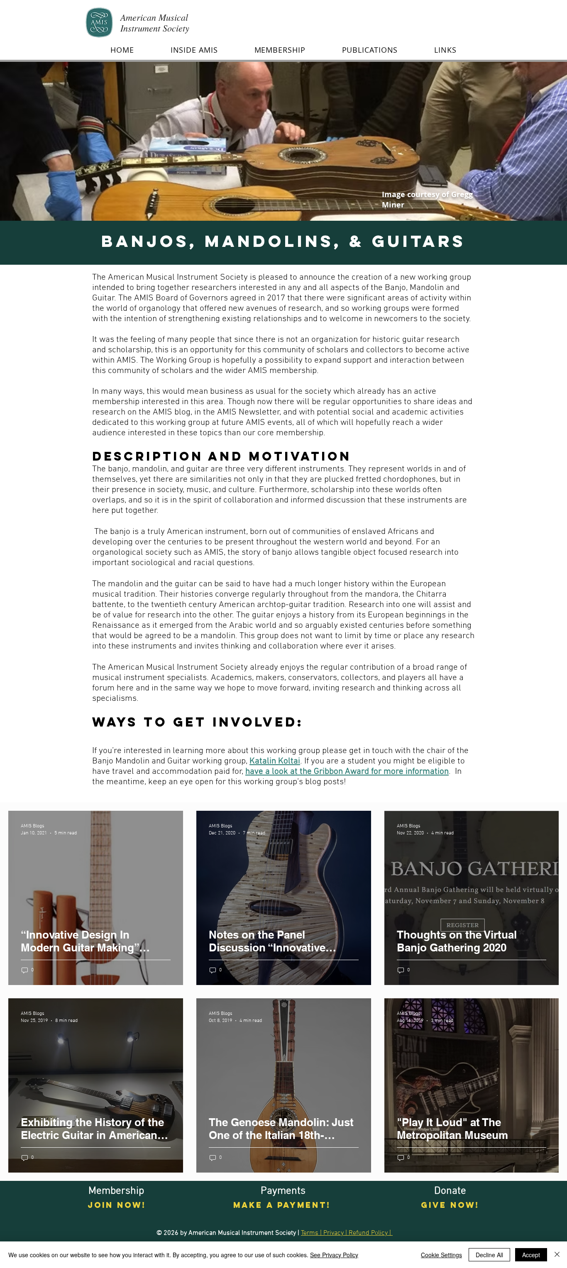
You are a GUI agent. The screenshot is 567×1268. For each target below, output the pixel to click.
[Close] (557, 1254)
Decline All (489, 1255)
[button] (194, 50)
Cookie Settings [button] (441, 1255)
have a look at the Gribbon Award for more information (347, 771)
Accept (531, 1255)
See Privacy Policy (334, 1255)
